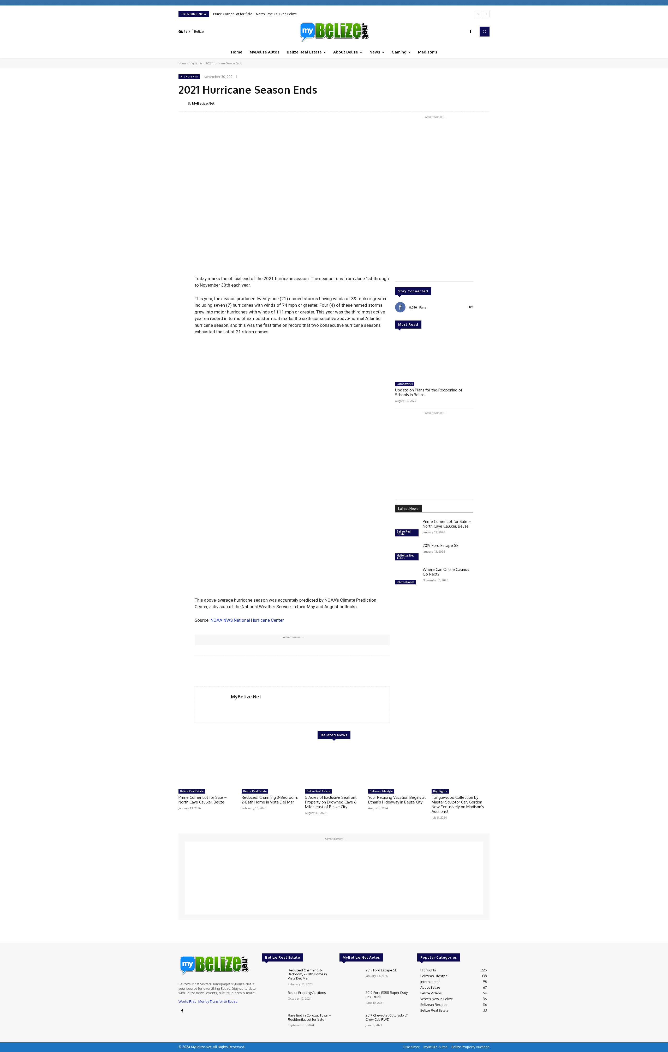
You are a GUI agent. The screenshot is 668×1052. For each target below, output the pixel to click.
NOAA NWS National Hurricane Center (247, 620)
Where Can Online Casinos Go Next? (446, 572)
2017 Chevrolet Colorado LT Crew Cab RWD (387, 1017)
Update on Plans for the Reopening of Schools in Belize (428, 392)
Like (470, 307)
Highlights (195, 63)
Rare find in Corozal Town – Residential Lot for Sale (309, 1017)
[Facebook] (470, 31)
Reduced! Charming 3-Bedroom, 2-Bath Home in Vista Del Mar (270, 800)
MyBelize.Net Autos (405, 557)
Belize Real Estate (404, 533)
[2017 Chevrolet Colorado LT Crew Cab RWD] (350, 1022)
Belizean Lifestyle (381, 791)
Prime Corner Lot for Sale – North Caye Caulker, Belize (255, 14)
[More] (484, 103)
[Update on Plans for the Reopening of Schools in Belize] (434, 357)
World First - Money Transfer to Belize (207, 1001)
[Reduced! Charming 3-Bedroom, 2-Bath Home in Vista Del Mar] (271, 766)
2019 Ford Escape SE (440, 545)
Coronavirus (405, 384)
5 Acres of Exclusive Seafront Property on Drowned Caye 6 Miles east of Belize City (331, 802)
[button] (485, 32)
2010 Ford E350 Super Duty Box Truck (387, 994)
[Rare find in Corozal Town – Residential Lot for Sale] (273, 1022)
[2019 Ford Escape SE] (407, 552)
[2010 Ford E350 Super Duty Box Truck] (350, 999)
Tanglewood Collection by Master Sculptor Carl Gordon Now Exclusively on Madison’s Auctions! (458, 804)
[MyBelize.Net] (334, 31)
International (405, 582)
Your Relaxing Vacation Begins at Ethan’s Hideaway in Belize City (397, 800)
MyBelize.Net (203, 103)
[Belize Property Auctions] (273, 999)
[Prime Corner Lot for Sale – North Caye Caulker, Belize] (407, 528)
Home (182, 63)
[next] (486, 14)
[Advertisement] (434, 198)
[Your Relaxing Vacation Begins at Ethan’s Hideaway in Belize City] (397, 766)
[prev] (478, 14)
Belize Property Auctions (307, 992)
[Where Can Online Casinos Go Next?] (407, 576)
